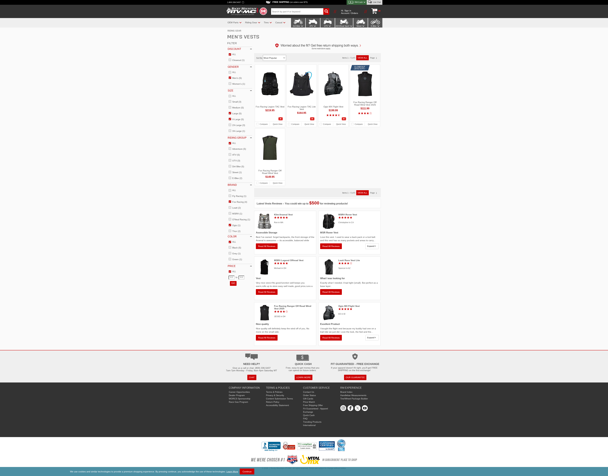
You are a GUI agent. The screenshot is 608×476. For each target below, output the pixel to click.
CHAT (252, 377)
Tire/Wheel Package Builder (354, 398)
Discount (234, 49)
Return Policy (272, 402)
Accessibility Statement (277, 405)
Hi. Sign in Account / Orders (349, 11)
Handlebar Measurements (353, 395)
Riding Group (237, 137)
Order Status (309, 395)
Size (230, 90)
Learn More (232, 471)
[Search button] (326, 11)
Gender (233, 67)
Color (232, 236)
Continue (247, 471)
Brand (232, 185)
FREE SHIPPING (290, 2)
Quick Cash (309, 415)
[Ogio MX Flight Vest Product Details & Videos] (333, 119)
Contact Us (308, 392)
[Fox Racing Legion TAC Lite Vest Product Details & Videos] (301, 119)
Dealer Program (237, 395)
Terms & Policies (274, 392)
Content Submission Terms (279, 398)
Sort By (259, 58)
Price (232, 266)
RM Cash (359, 2)
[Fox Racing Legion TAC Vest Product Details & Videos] (270, 119)
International (309, 425)
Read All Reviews (266, 246)
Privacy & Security (275, 395)
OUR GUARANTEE (355, 377)
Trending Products (312, 422)
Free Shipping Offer (313, 405)
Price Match (309, 402)
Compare (264, 124)
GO (233, 283)
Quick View (277, 124)
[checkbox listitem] (232, 54)
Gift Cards (308, 398)
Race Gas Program (238, 402)
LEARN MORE (303, 377)
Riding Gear (234, 31)
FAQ (305, 418)
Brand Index (346, 392)
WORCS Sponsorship (239, 398)
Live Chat (376, 2)
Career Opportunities (239, 392)
